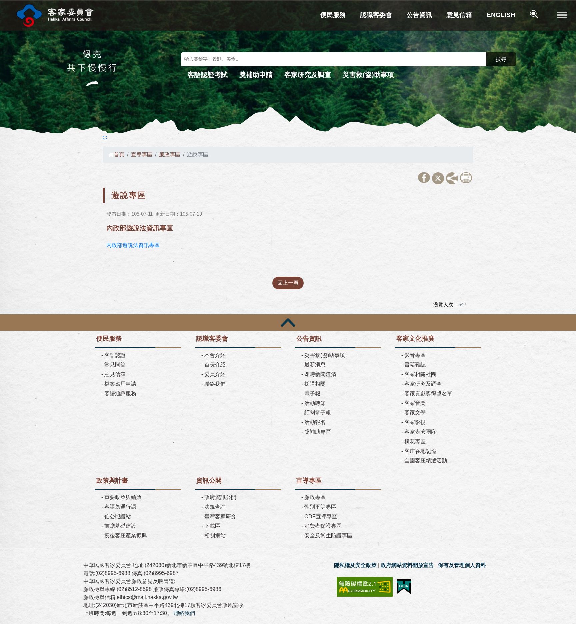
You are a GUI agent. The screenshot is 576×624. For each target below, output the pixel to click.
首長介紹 (215, 364)
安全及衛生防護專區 (328, 535)
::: (105, 137)
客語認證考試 (208, 74)
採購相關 (315, 384)
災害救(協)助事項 (368, 74)
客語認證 (115, 355)
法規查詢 (215, 507)
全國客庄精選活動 (425, 460)
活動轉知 (315, 403)
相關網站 (215, 535)
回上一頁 (288, 283)
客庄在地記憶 (420, 451)
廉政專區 (169, 154)
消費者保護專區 (323, 526)
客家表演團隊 (420, 432)
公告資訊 (419, 14)
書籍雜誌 (415, 364)
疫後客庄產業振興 (125, 535)
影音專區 (415, 355)
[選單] (562, 15)
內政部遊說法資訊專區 (133, 245)
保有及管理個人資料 (462, 565)
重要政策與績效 (123, 497)
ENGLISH (501, 14)
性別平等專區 (320, 507)
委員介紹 (215, 374)
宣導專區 (141, 154)
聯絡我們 (215, 384)
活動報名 (315, 422)
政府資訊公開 (220, 497)
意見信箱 (459, 14)
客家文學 (415, 412)
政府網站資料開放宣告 (407, 565)
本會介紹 (215, 355)
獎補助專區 (317, 432)
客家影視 (415, 422)
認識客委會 (376, 14)
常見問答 (115, 364)
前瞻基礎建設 (120, 526)
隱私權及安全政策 (355, 565)
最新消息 (315, 364)
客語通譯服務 (120, 393)
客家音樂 (415, 403)
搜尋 (501, 59)
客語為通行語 (120, 507)
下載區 (212, 526)
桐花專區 (415, 441)
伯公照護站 (117, 516)
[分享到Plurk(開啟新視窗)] (452, 178)
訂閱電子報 (317, 412)
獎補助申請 (256, 74)
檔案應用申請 (120, 384)
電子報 (312, 393)
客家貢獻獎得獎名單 (428, 393)
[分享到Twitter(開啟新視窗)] (438, 178)
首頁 (119, 154)
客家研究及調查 (307, 74)
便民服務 (333, 14)
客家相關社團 (420, 374)
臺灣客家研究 (220, 516)
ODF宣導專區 (320, 516)
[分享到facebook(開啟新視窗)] (424, 177)
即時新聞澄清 (320, 374)
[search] (535, 15)
